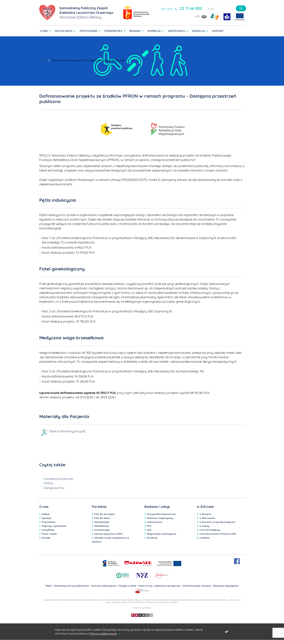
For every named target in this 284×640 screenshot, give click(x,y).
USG (149, 530)
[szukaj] (241, 8)
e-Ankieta (205, 537)
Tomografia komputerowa (161, 514)
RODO (49, 585)
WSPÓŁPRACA (176, 30)
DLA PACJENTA (63, 30)
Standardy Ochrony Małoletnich (71, 585)
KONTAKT (218, 30)
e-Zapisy (204, 526)
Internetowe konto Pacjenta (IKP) (218, 533)
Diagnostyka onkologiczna (161, 533)
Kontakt (46, 537)
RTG (149, 526)
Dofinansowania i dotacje (197, 585)
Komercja (152, 537)
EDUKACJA (198, 30)
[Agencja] (142, 615)
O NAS (44, 30)
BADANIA (135, 30)
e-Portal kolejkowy (210, 530)
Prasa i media (49, 533)
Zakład (45, 514)
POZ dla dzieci (102, 518)
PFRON (48, 483)
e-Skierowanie (207, 518)
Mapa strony (145, 585)
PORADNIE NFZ (113, 30)
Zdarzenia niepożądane (225, 585)
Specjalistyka (101, 522)
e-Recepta (205, 514)
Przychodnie (48, 522)
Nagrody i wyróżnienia (54, 526)
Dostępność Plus (54, 488)
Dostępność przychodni (58, 478)
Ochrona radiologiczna (104, 585)
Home (43, 60)
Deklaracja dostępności (167, 585)
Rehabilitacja (101, 526)
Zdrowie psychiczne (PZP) (108, 533)
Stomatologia (102, 530)
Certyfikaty (48, 530)
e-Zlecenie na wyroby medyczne (217, 522)
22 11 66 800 (191, 8)
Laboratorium (154, 522)
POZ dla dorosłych (104, 514)
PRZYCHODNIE (88, 30)
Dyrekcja (46, 518)
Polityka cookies (127, 585)
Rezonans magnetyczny (160, 518)
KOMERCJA (154, 30)
